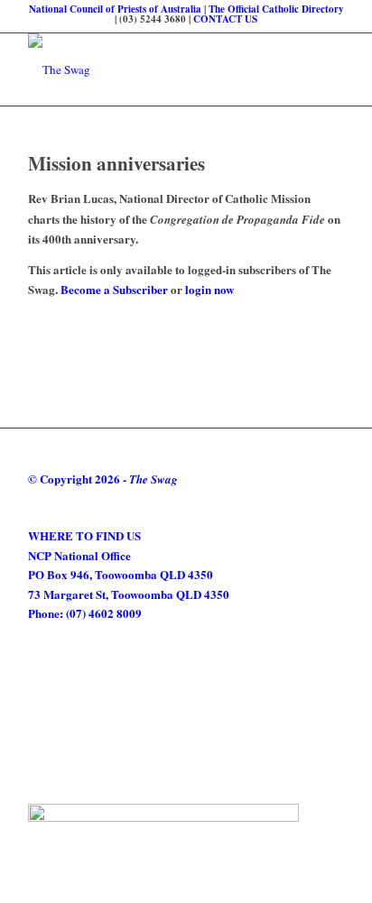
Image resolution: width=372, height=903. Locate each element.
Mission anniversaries (119, 163)
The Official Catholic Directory (276, 9)
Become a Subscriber (114, 289)
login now (209, 289)
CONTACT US (225, 19)
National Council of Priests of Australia (115, 9)
